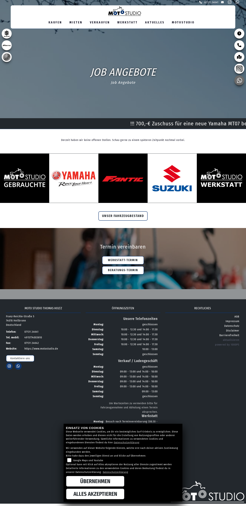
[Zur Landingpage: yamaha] (7, 57)
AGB (236, 316)
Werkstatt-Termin (123, 260)
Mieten (76, 22)
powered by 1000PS (227, 344)
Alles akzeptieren (95, 494)
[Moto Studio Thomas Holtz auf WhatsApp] (237, 2)
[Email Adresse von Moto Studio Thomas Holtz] (221, 2)
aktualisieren (231, 340)
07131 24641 (210, 2)
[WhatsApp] (239, 80)
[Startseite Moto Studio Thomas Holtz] (122, 10)
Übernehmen (95, 481)
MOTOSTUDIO (183, 22)
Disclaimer (232, 330)
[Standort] (239, 57)
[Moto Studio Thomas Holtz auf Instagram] (229, 2)
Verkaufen (100, 22)
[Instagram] (239, 69)
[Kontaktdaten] (239, 45)
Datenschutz (231, 325)
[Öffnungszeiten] (239, 34)
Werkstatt (127, 22)
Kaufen (55, 22)
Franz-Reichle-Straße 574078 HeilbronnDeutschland (20, 320)
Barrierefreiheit (229, 335)
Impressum (232, 321)
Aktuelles (155, 22)
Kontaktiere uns (20, 358)
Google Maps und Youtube (88, 460)
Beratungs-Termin (123, 270)
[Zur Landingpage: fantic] (7, 45)
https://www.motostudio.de (41, 348)
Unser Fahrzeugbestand (123, 216)
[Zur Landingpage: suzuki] (7, 34)
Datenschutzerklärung (126, 442)
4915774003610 (33, 337)
